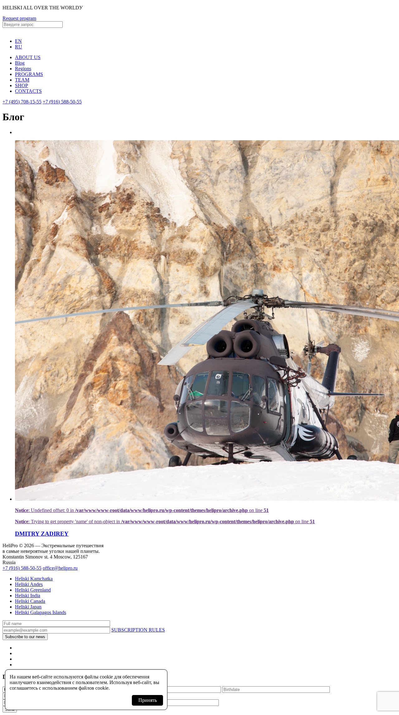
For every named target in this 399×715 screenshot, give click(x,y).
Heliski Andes (29, 584)
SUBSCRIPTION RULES (138, 630)
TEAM (22, 79)
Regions (23, 68)
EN (18, 41)
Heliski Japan (28, 606)
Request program (19, 18)
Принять (147, 700)
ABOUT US (28, 57)
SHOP (21, 85)
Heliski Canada (30, 601)
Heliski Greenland (33, 590)
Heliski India (27, 595)
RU (18, 46)
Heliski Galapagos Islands (40, 612)
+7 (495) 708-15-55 (21, 101)
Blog (20, 63)
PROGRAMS (29, 74)
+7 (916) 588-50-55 (62, 101)
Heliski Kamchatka (34, 578)
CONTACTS (28, 91)
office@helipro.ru (60, 568)
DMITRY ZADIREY (42, 533)
